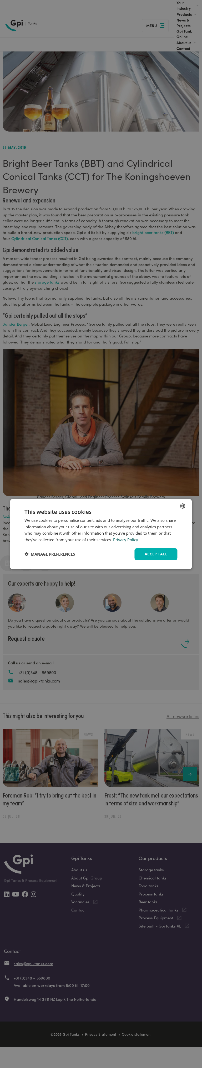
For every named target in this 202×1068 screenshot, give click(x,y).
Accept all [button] (156, 553)
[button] (49, 554)
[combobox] (182, 505)
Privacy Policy (125, 539)
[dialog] (101, 534)
